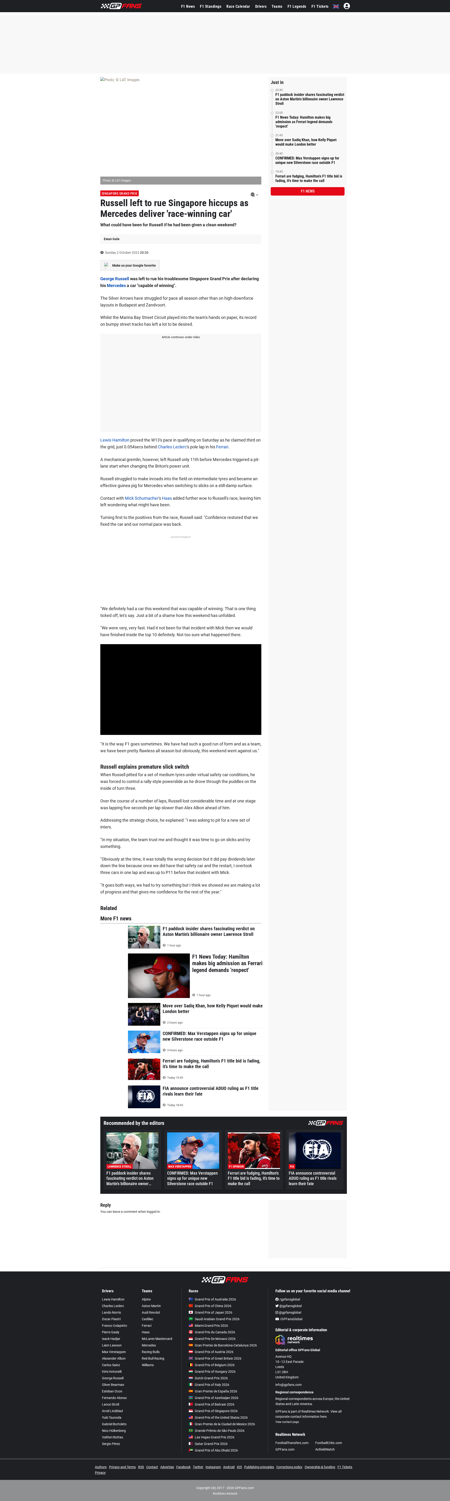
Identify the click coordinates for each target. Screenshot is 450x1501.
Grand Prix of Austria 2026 (214, 1352)
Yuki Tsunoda (111, 1417)
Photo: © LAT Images (117, 180)
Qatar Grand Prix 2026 (211, 1444)
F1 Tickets (320, 6)
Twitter (198, 1467)
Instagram (213, 1467)
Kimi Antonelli (112, 1371)
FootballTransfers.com (291, 1443)
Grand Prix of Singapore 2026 (216, 1411)
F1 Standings (210, 6)
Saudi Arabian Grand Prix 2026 (217, 1319)
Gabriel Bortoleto (114, 1424)
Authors (101, 1467)
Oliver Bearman (113, 1385)
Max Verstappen (114, 1352)
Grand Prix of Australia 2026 (215, 1299)
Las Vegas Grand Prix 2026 (214, 1437)
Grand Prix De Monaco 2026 (215, 1339)
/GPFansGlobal (290, 1319)
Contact (152, 1467)
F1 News (188, 6)
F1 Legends (297, 6)
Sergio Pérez (111, 1444)
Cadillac (147, 1319)
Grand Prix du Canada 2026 (215, 1332)
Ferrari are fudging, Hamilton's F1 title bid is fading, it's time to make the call (308, 178)
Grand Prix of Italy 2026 (212, 1385)
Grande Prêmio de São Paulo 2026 (219, 1431)
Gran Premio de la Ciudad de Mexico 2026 (225, 1424)
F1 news (308, 191)
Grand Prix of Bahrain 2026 (214, 1404)
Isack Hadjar (111, 1339)
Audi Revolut (151, 1312)
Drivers (261, 6)
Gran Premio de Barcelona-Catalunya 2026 (226, 1345)
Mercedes (116, 285)
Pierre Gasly (110, 1332)
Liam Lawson (112, 1345)
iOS (239, 1467)
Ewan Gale (112, 239)
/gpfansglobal (289, 1299)
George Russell (114, 278)
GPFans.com (284, 1449)
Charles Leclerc (172, 446)
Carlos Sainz (111, 1365)
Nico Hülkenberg (114, 1431)
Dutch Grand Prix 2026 (211, 1378)
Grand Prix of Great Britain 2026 (218, 1358)
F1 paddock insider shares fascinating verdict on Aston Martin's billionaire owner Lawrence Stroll (309, 99)
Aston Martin (151, 1306)
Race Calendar (238, 6)
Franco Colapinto (114, 1325)
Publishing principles (259, 1467)
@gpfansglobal (290, 1306)
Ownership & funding (320, 1467)
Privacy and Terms (122, 1467)
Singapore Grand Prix (119, 193)
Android (229, 1467)
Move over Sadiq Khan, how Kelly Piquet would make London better (306, 142)
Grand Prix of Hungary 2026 (215, 1371)
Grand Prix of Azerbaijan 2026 (216, 1398)
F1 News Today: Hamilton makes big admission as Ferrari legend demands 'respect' (303, 122)
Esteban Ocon (112, 1391)
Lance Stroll (110, 1404)
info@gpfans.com (288, 1385)
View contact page (287, 1422)
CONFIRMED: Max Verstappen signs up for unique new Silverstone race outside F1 (307, 160)
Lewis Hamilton (114, 440)
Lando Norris (111, 1312)
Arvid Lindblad (112, 1411)
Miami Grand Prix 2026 (211, 1325)
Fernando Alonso (114, 1398)
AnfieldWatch (325, 1449)
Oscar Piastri (111, 1319)
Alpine (146, 1299)
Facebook (183, 1467)
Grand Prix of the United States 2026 (221, 1417)
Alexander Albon (114, 1358)
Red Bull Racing (153, 1358)
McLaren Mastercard (157, 1339)
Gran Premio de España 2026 (216, 1391)
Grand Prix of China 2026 (213, 1306)
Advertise (167, 1467)
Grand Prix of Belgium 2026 (215, 1365)
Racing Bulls (151, 1352)
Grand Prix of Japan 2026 (213, 1312)
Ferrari (222, 446)
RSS (141, 1467)
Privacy (100, 1473)
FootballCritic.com (328, 1443)
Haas (167, 498)
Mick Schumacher (141, 498)
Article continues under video (181, 337)
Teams (277, 6)
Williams (148, 1365)
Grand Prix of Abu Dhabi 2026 (216, 1450)
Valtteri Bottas (112, 1437)
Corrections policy (289, 1467)
